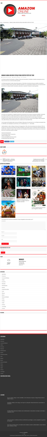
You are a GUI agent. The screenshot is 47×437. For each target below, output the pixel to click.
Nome (2, 231)
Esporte (3, 287)
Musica (3, 295)
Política (3, 300)
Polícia (3, 298)
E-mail (2, 235)
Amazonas (4, 276)
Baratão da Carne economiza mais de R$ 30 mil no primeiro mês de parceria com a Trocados (38, 160)
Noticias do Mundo (3, 362)
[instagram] (24, 434)
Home (1, 22)
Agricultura (4, 274)
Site (2, 239)
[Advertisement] (23, 65)
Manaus (3, 293)
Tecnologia (4, 306)
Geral (3, 291)
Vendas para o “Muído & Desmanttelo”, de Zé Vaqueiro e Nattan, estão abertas (23, 189)
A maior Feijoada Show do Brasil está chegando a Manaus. (38, 208)
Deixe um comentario (16, 77)
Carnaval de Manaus (4, 343)
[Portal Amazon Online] (23, 10)
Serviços (3, 304)
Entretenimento (6, 22)
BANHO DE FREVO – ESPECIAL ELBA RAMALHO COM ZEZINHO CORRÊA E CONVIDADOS (9, 160)
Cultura (3, 279)
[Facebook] (22, 434)
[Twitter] (23, 434)
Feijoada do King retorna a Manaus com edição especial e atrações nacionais (23, 200)
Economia (9, 77)
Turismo (3, 308)
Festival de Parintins (5, 289)
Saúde (3, 302)
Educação (3, 283)
